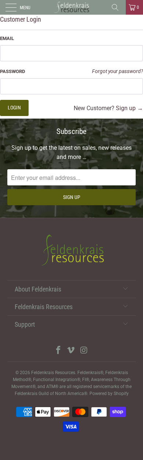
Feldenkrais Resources (53, 372)
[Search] (117, 7)
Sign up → (129, 108)
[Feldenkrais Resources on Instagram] (83, 351)
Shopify (121, 393)
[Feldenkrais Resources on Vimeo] (71, 351)
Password (12, 71)
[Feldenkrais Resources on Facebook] (58, 351)
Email (7, 38)
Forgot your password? (117, 71)
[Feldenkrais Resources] (71, 7)
